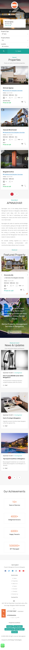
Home (15, 578)
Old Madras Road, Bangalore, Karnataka (13, 174)
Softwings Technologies (15, 640)
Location (3, 44)
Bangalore (9, 626)
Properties (15, 581)
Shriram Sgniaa (8, 88)
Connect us (15, 594)
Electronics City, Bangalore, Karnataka (13, 90)
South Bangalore (19, 629)
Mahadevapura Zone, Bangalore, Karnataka (14, 132)
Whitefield (14, 632)
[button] (3, 615)
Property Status (5, 37)
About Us (15, 583)
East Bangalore (18, 626)
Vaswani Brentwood (10, 21)
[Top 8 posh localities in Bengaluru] (14, 443)
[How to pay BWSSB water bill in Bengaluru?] (14, 360)
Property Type (5, 31)
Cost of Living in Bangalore (12, 418)
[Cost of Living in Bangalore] (14, 402)
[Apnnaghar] (14, 8)
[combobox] (14, 34)
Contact (15, 588)
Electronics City (9, 629)
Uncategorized (18, 372)
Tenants (15, 591)
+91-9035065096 (16, 11)
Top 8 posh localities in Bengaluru (14, 459)
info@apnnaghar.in (16, 14)
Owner (15, 586)
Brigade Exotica (8, 172)
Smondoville (8, 275)
